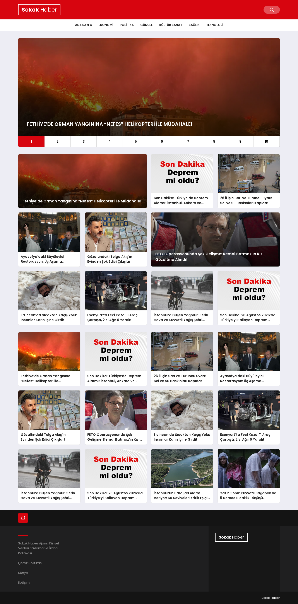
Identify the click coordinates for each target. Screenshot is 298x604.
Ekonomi (106, 25)
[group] (149, 92)
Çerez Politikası (30, 563)
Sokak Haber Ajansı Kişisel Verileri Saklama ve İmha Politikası (38, 548)
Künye (23, 572)
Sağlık (194, 25)
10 (266, 141)
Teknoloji (214, 25)
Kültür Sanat (170, 25)
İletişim (24, 582)
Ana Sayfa (83, 25)
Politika (127, 25)
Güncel (146, 25)
